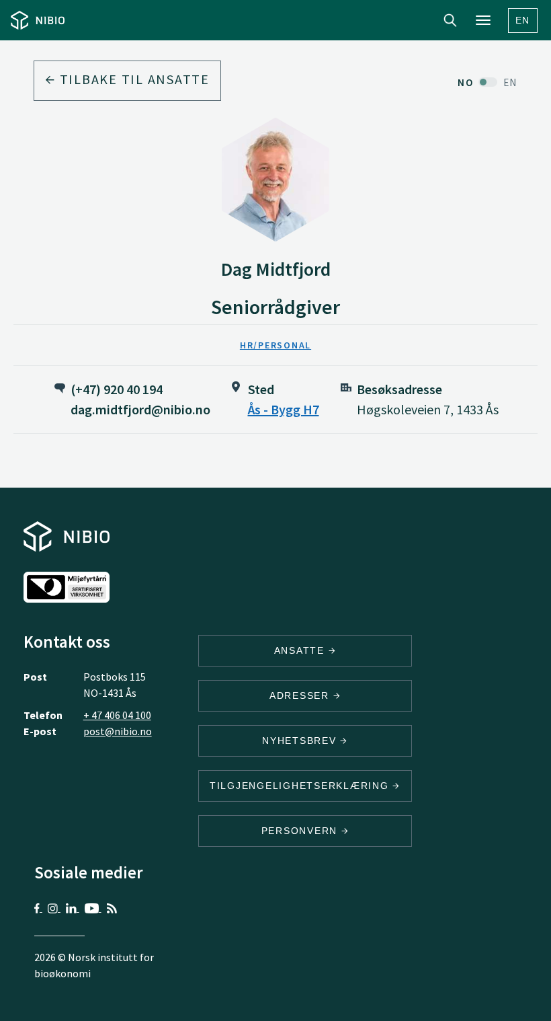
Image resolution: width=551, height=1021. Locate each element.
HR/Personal (275, 345)
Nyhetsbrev (301, 740)
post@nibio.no (117, 731)
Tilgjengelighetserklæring (301, 785)
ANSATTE (301, 650)
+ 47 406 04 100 (117, 715)
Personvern (301, 830)
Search (450, 20)
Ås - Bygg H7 (283, 409)
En (523, 20)
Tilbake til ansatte (133, 79)
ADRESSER (301, 695)
